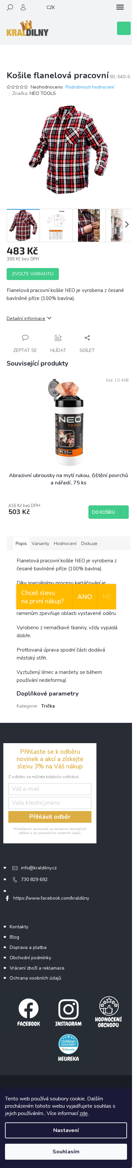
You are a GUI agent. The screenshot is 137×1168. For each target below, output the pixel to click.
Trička (48, 706)
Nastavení (66, 1130)
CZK (50, 7)
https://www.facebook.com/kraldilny (51, 898)
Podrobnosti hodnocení (90, 87)
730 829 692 (34, 879)
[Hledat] (10, 7)
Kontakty (19, 927)
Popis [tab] (21, 543)
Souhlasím (66, 1151)
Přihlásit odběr (49, 817)
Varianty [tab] (40, 543)
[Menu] (120, 7)
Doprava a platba (28, 947)
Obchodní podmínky (30, 958)
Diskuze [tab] (89, 543)
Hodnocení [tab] (65, 543)
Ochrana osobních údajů (35, 978)
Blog (14, 937)
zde (83, 1113)
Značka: (34, 93)
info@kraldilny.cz (39, 868)
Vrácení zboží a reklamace (37, 968)
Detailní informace (26, 318)
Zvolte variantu (33, 274)
